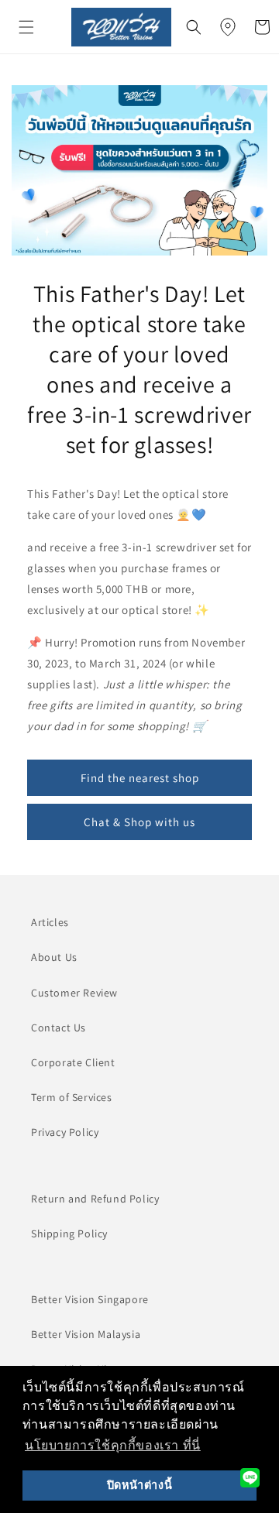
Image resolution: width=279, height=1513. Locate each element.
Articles (50, 922)
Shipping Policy (69, 1233)
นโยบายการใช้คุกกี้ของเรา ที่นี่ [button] (113, 1445)
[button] (26, 27)
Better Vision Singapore (90, 1299)
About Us (54, 957)
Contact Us (58, 1027)
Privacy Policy (64, 1132)
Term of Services (71, 1097)
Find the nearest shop (140, 777)
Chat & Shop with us (139, 822)
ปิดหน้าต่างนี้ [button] (139, 1485)
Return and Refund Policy (95, 1199)
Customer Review (74, 993)
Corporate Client (73, 1062)
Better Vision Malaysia (85, 1334)
